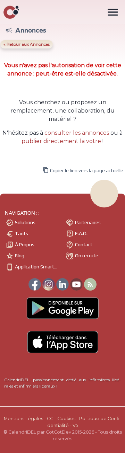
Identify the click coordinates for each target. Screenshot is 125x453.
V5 (75, 425)
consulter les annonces (76, 133)
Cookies (66, 418)
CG (50, 418)
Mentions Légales (23, 418)
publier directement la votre (61, 141)
